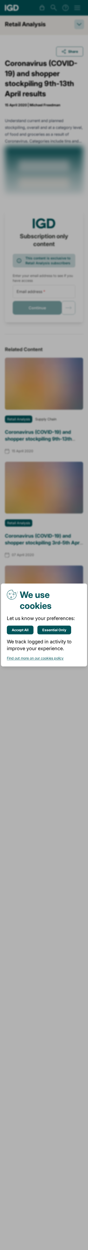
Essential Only (54, 630)
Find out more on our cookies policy (35, 658)
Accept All (20, 630)
